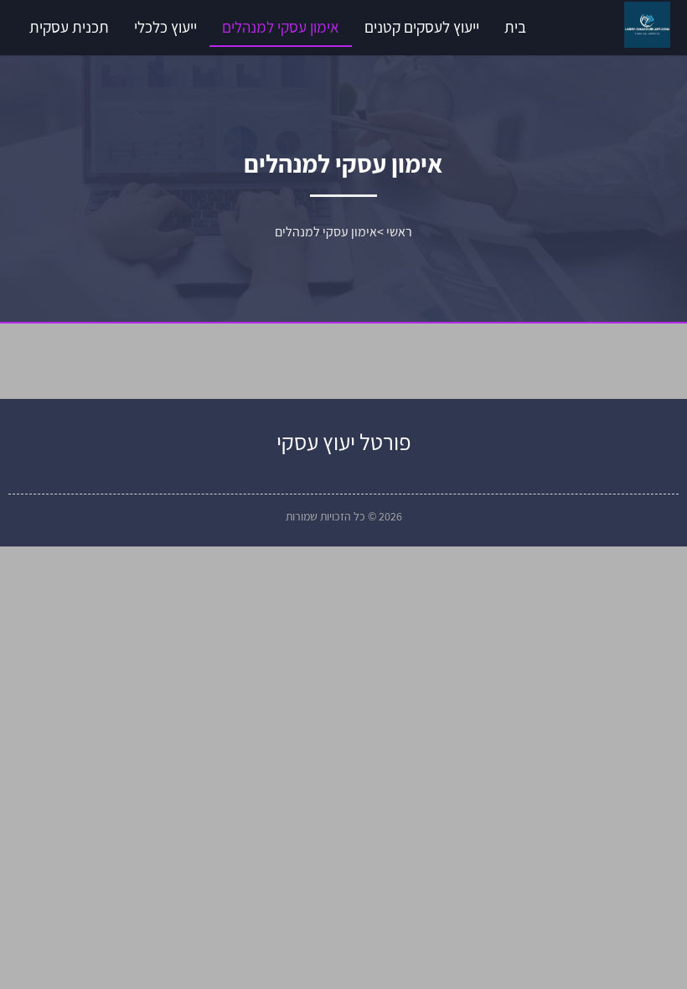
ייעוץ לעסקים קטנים (421, 27)
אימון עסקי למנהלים (280, 27)
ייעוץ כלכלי (165, 27)
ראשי (399, 232)
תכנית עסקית (69, 27)
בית (515, 27)
